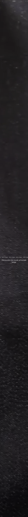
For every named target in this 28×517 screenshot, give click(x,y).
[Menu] (1, 1)
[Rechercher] (2, 1)
